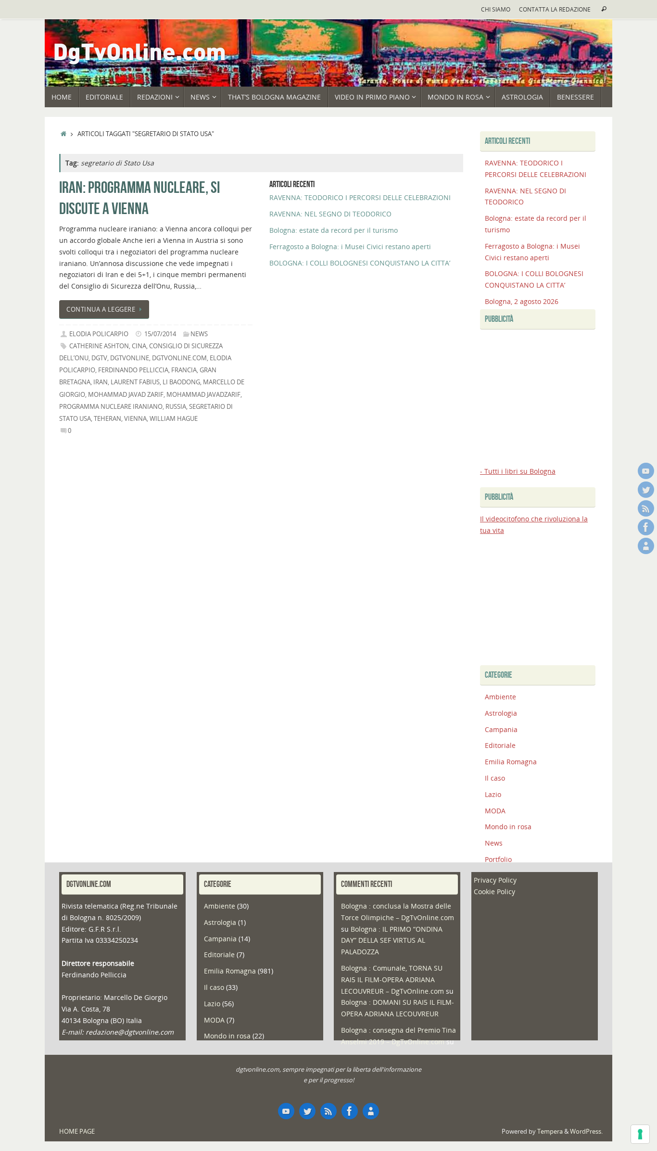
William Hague (174, 419)
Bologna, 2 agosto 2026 (521, 301)
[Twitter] (646, 489)
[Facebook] (646, 527)
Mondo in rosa (508, 826)
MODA (495, 810)
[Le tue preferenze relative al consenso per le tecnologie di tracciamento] (640, 1134)
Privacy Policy (495, 880)
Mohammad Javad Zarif (126, 395)
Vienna (135, 419)
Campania (501, 729)
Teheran (107, 419)
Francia (184, 370)
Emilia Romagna (511, 761)
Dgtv (99, 358)
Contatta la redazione (555, 9)
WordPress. (586, 1131)
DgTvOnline (129, 358)
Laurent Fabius (135, 382)
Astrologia (501, 713)
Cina (139, 346)
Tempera (550, 1131)
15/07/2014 (160, 334)
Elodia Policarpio (98, 334)
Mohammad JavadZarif (203, 395)
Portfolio (498, 859)
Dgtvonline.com (179, 358)
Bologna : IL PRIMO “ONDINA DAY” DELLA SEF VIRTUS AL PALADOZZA (391, 940)
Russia (175, 407)
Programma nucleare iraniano (111, 407)
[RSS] (646, 508)
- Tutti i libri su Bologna (518, 471)
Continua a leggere (100, 309)
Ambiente (500, 696)
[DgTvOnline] (646, 471)
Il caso (495, 778)
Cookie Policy (494, 891)
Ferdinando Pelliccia (133, 370)
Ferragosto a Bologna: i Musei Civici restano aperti (350, 246)
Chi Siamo (495, 9)
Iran (100, 382)
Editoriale (500, 745)
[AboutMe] (646, 546)
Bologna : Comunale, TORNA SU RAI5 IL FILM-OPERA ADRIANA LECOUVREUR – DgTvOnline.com (392, 979)
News (199, 334)
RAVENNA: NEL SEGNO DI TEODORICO (330, 213)
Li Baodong (181, 382)
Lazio (493, 794)
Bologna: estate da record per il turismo (333, 230)
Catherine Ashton (99, 346)
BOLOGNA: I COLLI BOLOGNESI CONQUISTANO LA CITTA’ (359, 262)
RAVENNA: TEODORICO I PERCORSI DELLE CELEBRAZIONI (360, 197)
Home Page (77, 1131)
